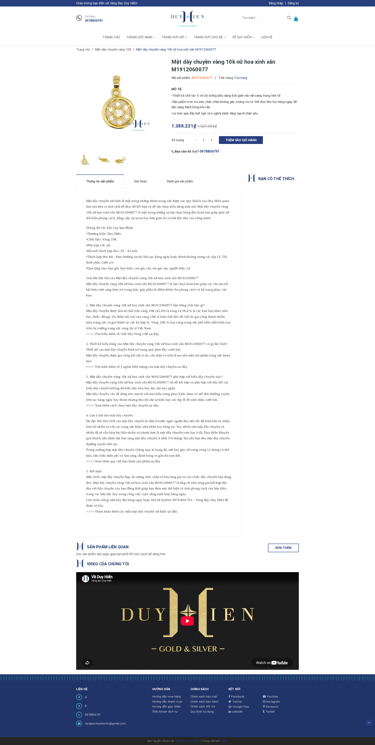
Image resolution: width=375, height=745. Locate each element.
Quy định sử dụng (202, 711)
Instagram (273, 701)
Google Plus (240, 706)
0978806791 (94, 20)
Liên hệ (267, 37)
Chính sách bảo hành (204, 701)
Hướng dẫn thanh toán (167, 701)
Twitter (236, 701)
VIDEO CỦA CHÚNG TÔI (108, 564)
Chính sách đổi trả (202, 706)
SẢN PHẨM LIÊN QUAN (108, 547)
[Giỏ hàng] (296, 18)
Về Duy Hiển (242, 37)
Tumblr (270, 711)
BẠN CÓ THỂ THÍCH (276, 178)
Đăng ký (293, 3)
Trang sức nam (140, 37)
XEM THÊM (283, 548)
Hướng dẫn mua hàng (166, 696)
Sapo (224, 741)
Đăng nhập (276, 3)
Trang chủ (111, 37)
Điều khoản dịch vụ (165, 711)
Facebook (237, 696)
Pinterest (271, 706)
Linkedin (237, 711)
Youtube (272, 696)
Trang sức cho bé (209, 37)
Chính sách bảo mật (203, 696)
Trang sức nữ (173, 37)
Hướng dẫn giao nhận (166, 706)
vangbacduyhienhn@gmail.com (105, 723)
